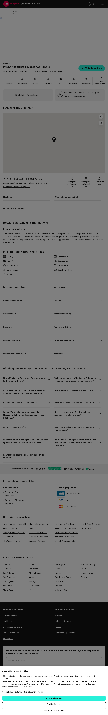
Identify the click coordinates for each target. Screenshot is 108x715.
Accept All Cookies (54, 698)
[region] (54, 690)
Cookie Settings (54, 704)
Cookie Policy (7, 692)
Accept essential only (54, 710)
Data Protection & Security (25, 692)
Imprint (40, 692)
